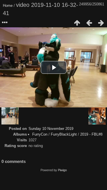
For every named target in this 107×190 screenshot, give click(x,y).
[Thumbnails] (77, 23)
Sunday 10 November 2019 (51, 128)
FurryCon (39, 134)
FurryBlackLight (64, 134)
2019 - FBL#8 (91, 134)
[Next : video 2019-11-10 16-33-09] (101, 23)
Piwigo (62, 170)
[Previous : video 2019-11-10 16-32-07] (89, 23)
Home (8, 5)
